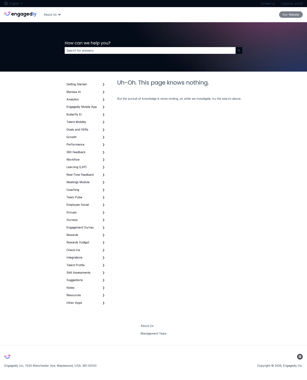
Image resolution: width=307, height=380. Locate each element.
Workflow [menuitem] (73, 159)
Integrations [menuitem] (74, 257)
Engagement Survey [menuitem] (80, 227)
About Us (50, 14)
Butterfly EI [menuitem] (74, 114)
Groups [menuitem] (71, 212)
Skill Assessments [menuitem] (78, 272)
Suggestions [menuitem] (74, 280)
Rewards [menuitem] (72, 235)
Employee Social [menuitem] (77, 204)
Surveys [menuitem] (72, 220)
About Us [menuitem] (147, 326)
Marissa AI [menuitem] (73, 92)
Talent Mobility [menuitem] (76, 122)
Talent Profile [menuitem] (75, 265)
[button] (103, 84)
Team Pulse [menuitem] (74, 197)
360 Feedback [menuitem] (75, 152)
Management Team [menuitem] (153, 333)
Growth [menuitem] (71, 137)
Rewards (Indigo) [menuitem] (77, 242)
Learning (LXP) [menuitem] (76, 167)
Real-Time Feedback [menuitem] (80, 174)
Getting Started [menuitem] (76, 84)
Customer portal (292, 3)
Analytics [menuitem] (72, 99)
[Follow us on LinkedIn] (300, 357)
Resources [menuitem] (73, 295)
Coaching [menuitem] (72, 190)
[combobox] (150, 50)
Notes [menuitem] (70, 287)
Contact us (267, 3)
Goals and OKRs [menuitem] (77, 129)
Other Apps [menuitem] (74, 302)
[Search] (239, 50)
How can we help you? (88, 43)
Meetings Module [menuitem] (78, 182)
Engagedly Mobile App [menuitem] (81, 107)
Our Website (291, 14)
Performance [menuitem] (75, 144)
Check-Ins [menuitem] (73, 250)
